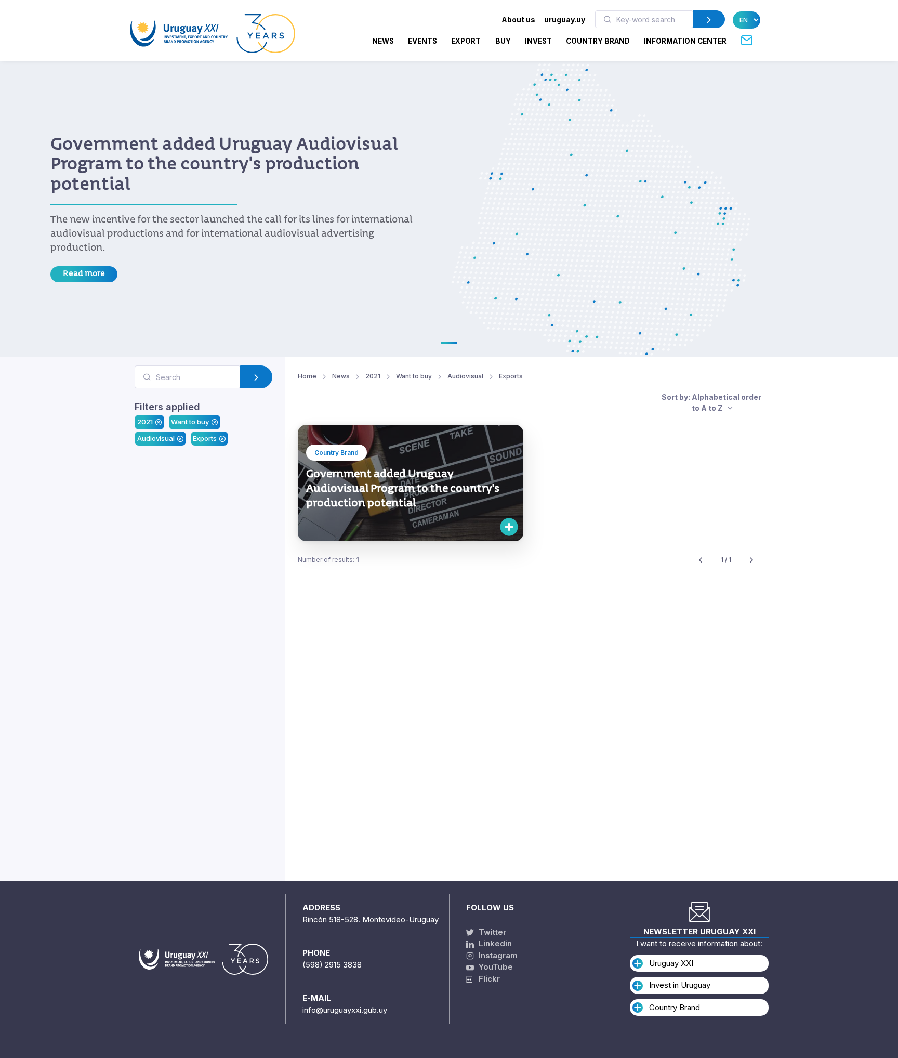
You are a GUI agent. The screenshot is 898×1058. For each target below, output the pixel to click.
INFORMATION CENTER (685, 41)
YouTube (495, 967)
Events (422, 41)
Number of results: (328, 560)
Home (307, 376)
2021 (145, 422)
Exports (205, 438)
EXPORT (466, 41)
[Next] (751, 560)
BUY (503, 41)
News (383, 41)
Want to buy (190, 422)
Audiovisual (156, 438)
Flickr (486, 979)
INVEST (538, 41)
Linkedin (494, 943)
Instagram (497, 955)
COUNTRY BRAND (598, 41)
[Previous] (700, 560)
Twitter (491, 932)
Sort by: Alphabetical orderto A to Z (711, 402)
